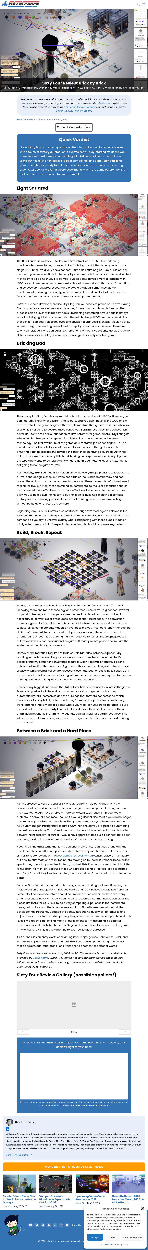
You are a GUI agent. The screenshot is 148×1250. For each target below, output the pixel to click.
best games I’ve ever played (74, 855)
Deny (112, 1237)
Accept (95, 1237)
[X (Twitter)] (49, 1225)
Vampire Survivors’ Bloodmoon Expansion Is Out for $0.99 (54, 1199)
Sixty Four (139, 88)
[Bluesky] (42, 1225)
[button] (142, 1208)
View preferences (132, 1237)
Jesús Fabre (40, 958)
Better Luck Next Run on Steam (73, 110)
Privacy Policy (121, 1244)
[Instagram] (55, 1225)
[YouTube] (30, 1225)
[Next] (125, 1032)
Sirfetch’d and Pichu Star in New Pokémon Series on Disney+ (19, 1199)
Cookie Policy (107, 1244)
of (74, 1031)
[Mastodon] (67, 1225)
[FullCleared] (20, 4)
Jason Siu (15, 88)
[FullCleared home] (15, 1225)
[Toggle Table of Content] (86, 127)
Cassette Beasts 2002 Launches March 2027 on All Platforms (128, 1199)
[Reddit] (36, 1225)
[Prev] (23, 1032)
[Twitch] (61, 1225)
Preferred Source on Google (82, 107)
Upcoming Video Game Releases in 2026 (90, 1197)
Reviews (123, 88)
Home (20, 119)
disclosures (104, 103)
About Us (76, 1225)
